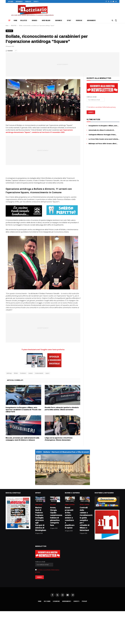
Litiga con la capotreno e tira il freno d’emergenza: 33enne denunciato (58, 439)
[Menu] (9, 20)
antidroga (9, 373)
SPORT (69, 20)
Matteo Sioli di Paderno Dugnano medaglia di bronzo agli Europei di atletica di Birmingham (40, 518)
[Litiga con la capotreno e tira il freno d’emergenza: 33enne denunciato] (62, 425)
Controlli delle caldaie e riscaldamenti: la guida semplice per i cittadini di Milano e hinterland (85, 518)
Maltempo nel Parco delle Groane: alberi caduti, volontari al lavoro (102, 144)
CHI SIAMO (10, 1)
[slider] (60, 483)
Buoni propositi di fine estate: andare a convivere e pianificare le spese (69, 517)
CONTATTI (36, 1)
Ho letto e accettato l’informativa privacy (102, 107)
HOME (15, 20)
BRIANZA (34, 20)
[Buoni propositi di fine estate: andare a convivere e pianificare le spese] (70, 499)
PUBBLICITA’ (28, 1)
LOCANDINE (56, 601)
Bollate (16, 373)
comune (31, 373)
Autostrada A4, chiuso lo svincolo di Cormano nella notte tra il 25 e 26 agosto (103, 130)
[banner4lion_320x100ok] (24, 211)
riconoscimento (39, 373)
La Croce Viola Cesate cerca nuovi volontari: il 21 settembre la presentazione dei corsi (104, 139)
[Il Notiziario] (32, 10)
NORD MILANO (46, 20)
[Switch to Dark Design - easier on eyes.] (115, 20)
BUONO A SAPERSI (70, 501)
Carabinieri (23, 373)
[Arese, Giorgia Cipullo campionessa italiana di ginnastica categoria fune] (55, 499)
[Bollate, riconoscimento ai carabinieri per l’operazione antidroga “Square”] (43, 100)
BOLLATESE (23, 20)
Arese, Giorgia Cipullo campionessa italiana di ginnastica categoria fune (55, 516)
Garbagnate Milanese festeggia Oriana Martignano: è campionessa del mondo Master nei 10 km (102, 135)
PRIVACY (84, 601)
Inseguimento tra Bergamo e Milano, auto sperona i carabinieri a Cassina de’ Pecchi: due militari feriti (23, 409)
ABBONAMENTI (19, 1)
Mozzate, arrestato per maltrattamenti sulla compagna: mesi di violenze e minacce (22, 439)
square (47, 373)
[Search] (112, 20)
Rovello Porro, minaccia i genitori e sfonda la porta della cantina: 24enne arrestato (62, 408)
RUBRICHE (79, 20)
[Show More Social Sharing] (15, 50)
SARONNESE (58, 20)
